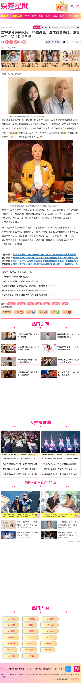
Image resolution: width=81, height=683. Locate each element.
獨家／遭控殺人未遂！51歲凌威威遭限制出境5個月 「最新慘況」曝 (45, 264)
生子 (8, 137)
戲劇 (61, 16)
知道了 (76, 679)
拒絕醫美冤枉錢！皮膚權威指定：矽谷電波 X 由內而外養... (25, 286)
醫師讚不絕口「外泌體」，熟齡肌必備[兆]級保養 (70, 65)
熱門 (34, 16)
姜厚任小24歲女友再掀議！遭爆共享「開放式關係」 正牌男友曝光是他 (60, 515)
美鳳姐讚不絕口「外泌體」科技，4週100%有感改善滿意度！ (28, 523)
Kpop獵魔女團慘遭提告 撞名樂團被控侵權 (60, 459)
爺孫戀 (13, 132)
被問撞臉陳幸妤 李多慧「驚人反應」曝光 (60, 469)
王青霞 (46, 120)
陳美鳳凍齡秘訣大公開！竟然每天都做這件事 (20, 290)
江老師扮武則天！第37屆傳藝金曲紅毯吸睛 (60, 464)
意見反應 (58, 669)
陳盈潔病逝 (16, 16)
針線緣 (4, 16)
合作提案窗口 (48, 669)
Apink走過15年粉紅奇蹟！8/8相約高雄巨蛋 (19, 454)
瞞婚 (63, 132)
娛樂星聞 (4, 27)
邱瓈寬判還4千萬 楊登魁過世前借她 (17, 272)
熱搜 (41, 16)
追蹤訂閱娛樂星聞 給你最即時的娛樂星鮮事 (20, 281)
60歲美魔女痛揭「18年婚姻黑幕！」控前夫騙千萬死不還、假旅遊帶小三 (50, 65)
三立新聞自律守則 (33, 669)
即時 (27, 16)
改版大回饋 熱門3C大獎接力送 (15, 277)
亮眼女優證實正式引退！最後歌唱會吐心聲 (20, 464)
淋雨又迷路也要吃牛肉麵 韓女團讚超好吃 (59, 454)
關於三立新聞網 (7, 669)
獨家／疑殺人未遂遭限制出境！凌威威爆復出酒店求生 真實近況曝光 (45, 261)
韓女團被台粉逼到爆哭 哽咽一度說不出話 (20, 474)
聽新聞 (36, 27)
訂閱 (17, 312)
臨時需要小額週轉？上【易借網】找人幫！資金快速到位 (9, 65)
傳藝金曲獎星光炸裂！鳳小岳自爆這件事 (19, 459)
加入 (29, 312)
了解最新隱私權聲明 (62, 679)
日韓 (68, 16)
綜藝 (55, 16)
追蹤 (41, 312)
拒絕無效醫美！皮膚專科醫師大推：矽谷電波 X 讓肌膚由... (25, 295)
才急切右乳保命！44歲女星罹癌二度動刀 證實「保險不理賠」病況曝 (29, 65)
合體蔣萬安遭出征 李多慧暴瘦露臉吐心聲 (60, 474)
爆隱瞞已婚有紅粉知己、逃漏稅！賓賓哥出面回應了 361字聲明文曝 (45, 257)
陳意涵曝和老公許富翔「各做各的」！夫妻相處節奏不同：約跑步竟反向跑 (20, 515)
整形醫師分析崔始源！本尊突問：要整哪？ (20, 469)
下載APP (6, 312)
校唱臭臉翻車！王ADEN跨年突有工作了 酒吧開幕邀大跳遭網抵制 (44, 254)
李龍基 (14, 120)
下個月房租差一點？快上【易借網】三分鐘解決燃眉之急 (68, 534)
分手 (40, 137)
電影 (75, 16)
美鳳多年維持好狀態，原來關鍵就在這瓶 (28, 534)
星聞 (48, 16)
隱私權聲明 (20, 669)
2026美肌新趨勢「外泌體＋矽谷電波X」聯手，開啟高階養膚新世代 (68, 523)
